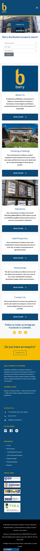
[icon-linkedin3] (25, 332)
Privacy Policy (19, 543)
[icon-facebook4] (20, 332)
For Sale (8, 445)
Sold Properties (10, 448)
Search (9, 54)
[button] (20, 24)
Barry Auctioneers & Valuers (16, 524)
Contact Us (20, 24)
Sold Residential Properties (14, 452)
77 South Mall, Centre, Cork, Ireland (18, 412)
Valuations (9, 465)
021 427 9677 (12, 416)
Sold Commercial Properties (14, 455)
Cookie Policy (27, 543)
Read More (18, 117)
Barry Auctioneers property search (20, 37)
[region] (20, 24)
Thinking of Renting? (11, 462)
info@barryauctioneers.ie (15, 420)
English (9, 549)
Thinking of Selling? (11, 458)
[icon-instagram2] (15, 332)
